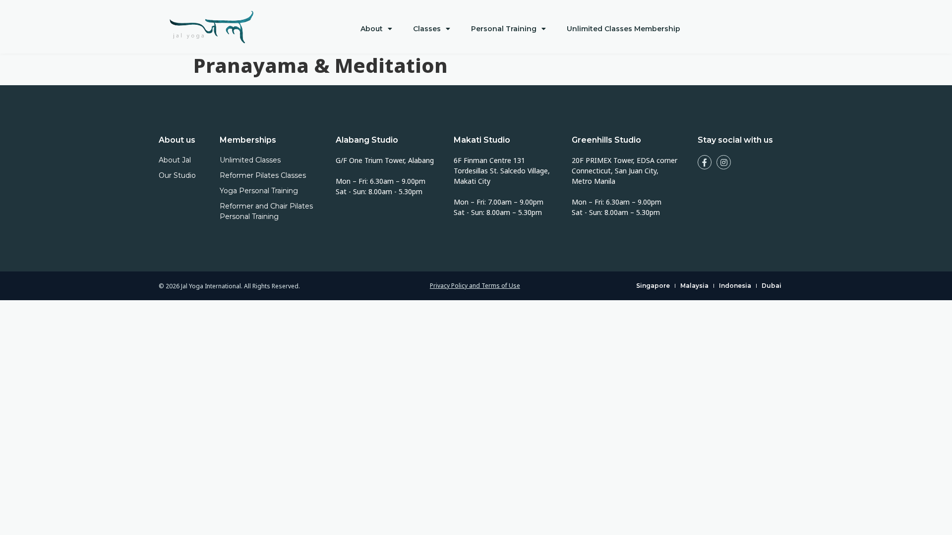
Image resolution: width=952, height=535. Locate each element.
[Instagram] (723, 162)
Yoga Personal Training (259, 190)
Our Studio (177, 175)
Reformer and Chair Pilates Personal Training (266, 211)
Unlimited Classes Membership (623, 28)
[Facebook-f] (705, 162)
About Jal (175, 160)
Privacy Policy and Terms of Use (475, 286)
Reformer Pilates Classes (263, 175)
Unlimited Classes (250, 160)
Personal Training (503, 28)
